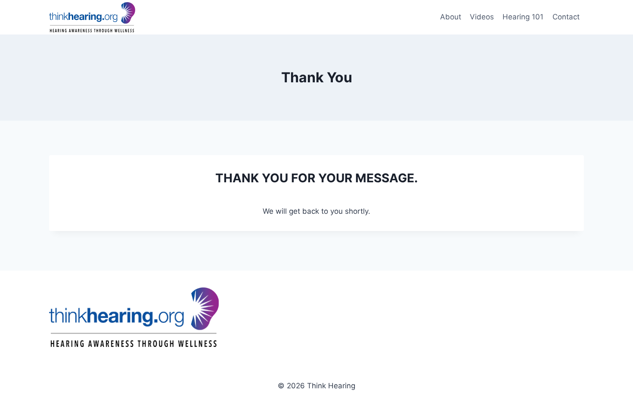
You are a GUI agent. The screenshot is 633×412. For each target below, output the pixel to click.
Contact (566, 16)
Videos (482, 16)
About (450, 16)
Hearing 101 (523, 16)
